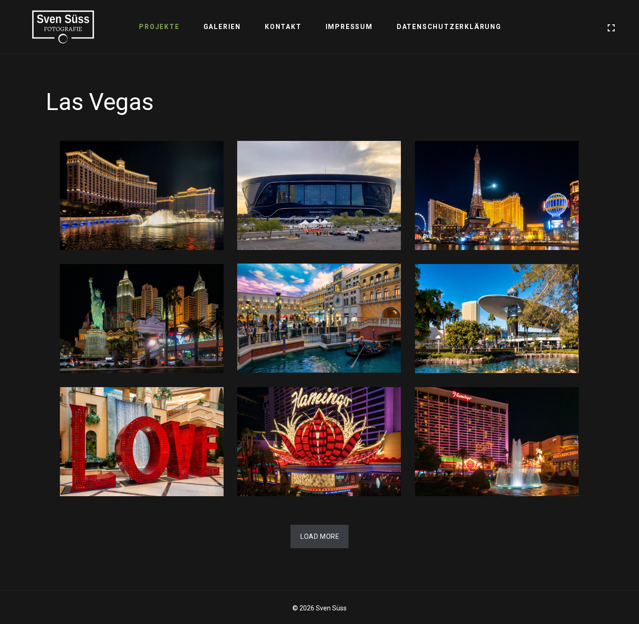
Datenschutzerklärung (449, 26)
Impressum (349, 26)
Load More (319, 536)
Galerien (222, 26)
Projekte (159, 26)
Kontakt (283, 26)
